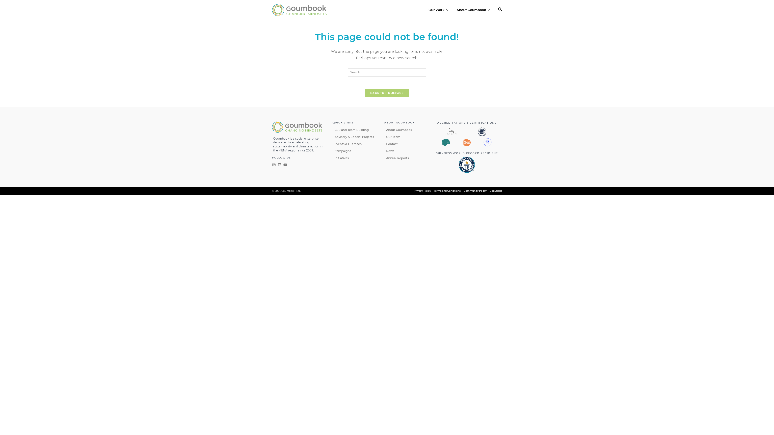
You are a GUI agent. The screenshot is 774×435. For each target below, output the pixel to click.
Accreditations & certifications (466, 122)
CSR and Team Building (352, 130)
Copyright (496, 190)
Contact (392, 144)
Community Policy (475, 190)
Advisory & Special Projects (354, 137)
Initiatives (342, 158)
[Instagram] (274, 165)
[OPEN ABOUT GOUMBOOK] (489, 10)
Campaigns (343, 151)
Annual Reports (397, 158)
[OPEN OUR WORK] (447, 10)
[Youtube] (285, 165)
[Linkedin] (279, 165)
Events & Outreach (348, 144)
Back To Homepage (387, 92)
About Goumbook (399, 130)
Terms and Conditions (447, 190)
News (390, 151)
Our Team (393, 137)
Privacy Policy (422, 190)
